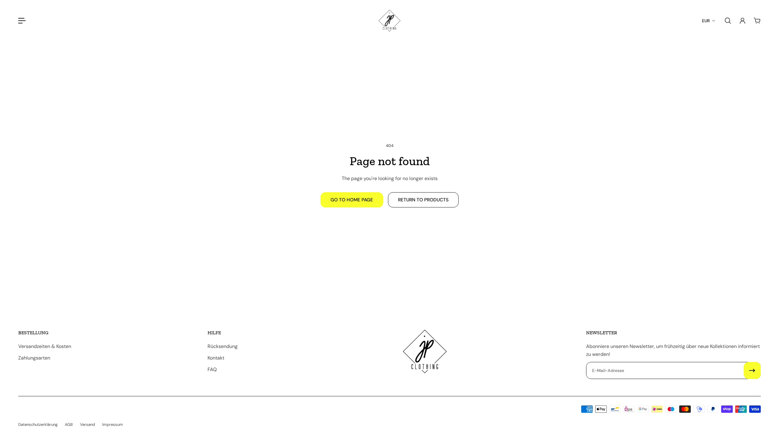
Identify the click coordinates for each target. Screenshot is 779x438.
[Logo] (389, 20)
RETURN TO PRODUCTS (423, 200)
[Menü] (22, 21)
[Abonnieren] (752, 370)
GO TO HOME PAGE (351, 200)
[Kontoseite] (742, 20)
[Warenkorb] (757, 20)
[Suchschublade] (728, 20)
